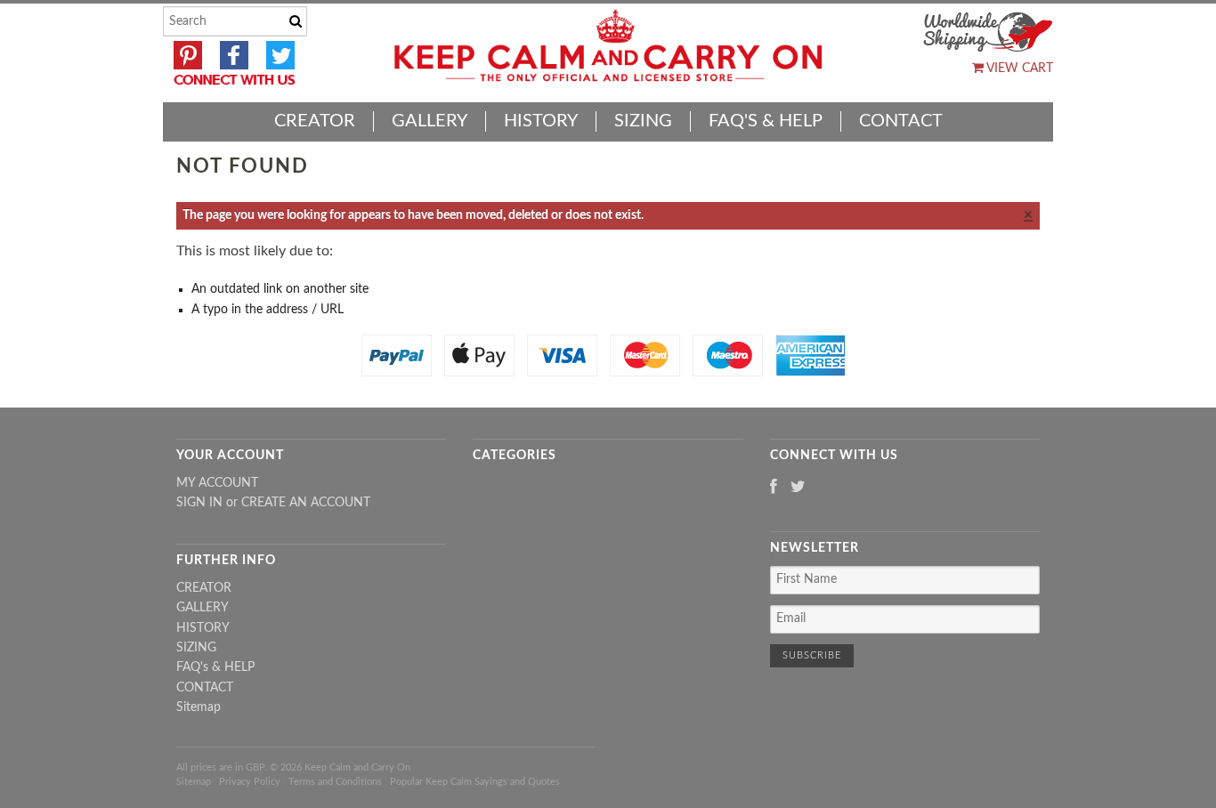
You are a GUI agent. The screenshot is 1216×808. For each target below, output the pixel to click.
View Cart (1018, 68)
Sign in (199, 503)
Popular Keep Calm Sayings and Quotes (475, 782)
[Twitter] (798, 488)
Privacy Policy (249, 782)
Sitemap (198, 707)
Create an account (305, 503)
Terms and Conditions (335, 782)
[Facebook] (773, 488)
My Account (217, 483)
